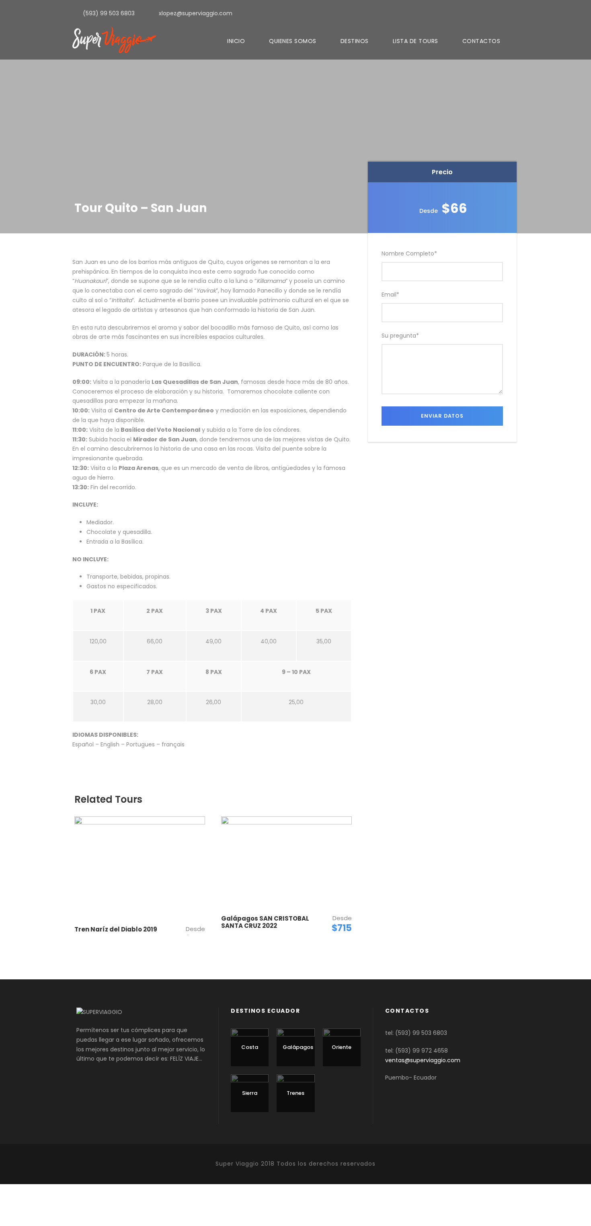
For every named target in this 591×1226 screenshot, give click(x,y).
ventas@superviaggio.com (422, 1060)
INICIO (236, 41)
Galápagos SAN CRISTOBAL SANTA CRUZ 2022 (265, 922)
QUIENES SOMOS (292, 41)
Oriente (341, 1047)
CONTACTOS (481, 41)
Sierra (249, 1093)
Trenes (295, 1093)
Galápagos (298, 1047)
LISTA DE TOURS (415, 41)
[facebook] (516, 12)
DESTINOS (355, 41)
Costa (249, 1047)
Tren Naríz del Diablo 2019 (115, 929)
